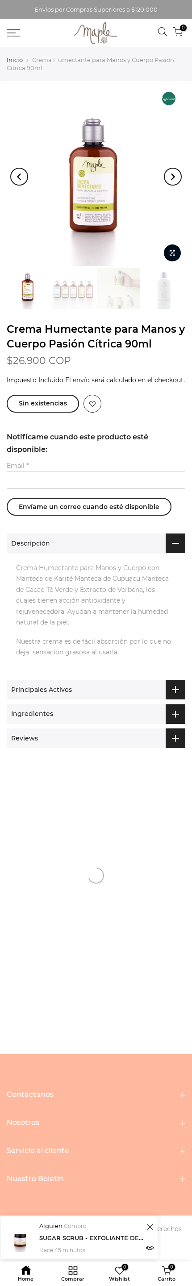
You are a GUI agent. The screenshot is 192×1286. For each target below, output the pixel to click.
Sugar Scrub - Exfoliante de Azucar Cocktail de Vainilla (91, 1237)
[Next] (173, 177)
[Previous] (19, 177)
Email (18, 466)
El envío (77, 380)
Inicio (15, 59)
